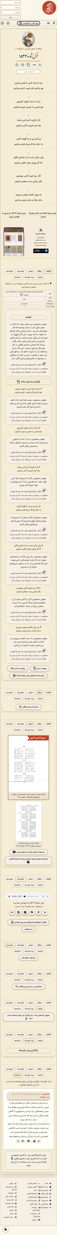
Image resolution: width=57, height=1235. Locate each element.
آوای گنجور (33, 1204)
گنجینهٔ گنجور (32, 1197)
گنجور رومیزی (32, 1187)
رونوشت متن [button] (42, 668)
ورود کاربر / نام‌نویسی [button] (30, 23)
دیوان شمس (29, 48)
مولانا (39, 48)
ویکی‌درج (24, 303)
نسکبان (34, 1220)
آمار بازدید (10, 1206)
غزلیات (19, 48)
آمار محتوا (10, 1200)
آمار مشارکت (9, 1203)
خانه (47, 1183)
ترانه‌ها (40, 277)
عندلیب (16, 903)
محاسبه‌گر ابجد (31, 1200)
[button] (54, 23)
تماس (12, 1213)
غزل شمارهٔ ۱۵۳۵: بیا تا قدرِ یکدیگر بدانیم (42, 215)
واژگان (39, 271)
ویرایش (17, 372)
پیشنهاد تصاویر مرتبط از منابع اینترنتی (30, 852)
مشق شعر (9, 271)
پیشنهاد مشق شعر (29, 957)
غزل (24, 299)
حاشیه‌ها (17, 277)
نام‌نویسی (15, 1155)
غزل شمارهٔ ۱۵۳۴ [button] (37, 903)
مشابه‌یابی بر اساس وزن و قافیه (30, 986)
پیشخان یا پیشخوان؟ (35, 1215)
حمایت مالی (9, 1196)
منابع (12, 1210)
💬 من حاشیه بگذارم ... (28, 1085)
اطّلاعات (48, 271)
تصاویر (30, 271)
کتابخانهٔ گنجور (32, 1193)
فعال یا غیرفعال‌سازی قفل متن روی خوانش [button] (30, 922)
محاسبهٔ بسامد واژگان (30, 707)
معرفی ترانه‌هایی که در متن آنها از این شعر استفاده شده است (28, 1017)
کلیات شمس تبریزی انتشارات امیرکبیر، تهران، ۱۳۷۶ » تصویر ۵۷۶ (28, 844)
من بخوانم (28, 929)
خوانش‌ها (20, 271)
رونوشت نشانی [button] (19, 668)
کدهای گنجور (32, 1183)
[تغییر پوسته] (6, 1229)
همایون (46, 1094)
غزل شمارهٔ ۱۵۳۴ (28, 55)
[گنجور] (49, 7)
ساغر (35, 1190)
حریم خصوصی (8, 1217)
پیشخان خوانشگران (35, 1209)
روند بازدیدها (29, 277)
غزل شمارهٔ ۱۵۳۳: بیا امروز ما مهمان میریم (13, 215)
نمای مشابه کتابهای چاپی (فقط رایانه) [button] (30, 675)
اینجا (22, 906)
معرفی (11, 1183)
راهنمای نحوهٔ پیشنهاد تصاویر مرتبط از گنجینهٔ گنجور (28, 859)
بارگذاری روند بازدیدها (28, 1050)
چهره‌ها (11, 1193)
